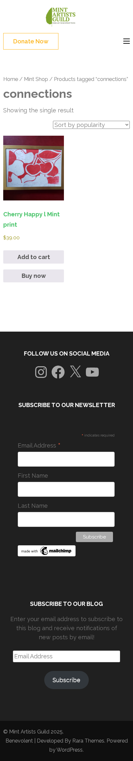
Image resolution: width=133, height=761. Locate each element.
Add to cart (33, 257)
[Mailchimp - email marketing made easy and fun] (47, 554)
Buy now (34, 275)
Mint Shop (36, 79)
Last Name (33, 505)
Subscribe (66, 679)
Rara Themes (88, 741)
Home (10, 79)
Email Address (39, 445)
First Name (33, 475)
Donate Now (30, 41)
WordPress (69, 750)
